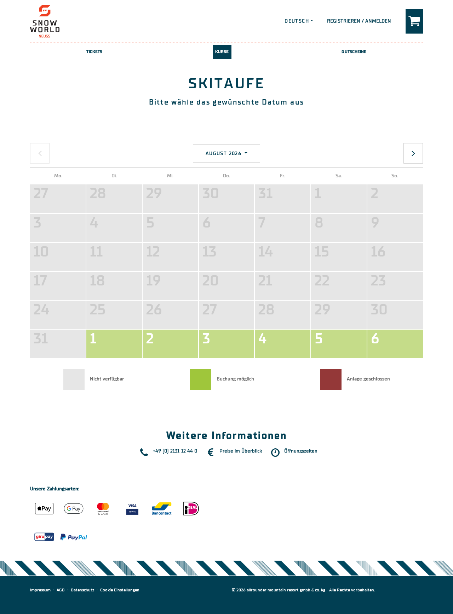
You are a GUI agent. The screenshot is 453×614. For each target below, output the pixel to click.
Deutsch (297, 21)
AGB (61, 590)
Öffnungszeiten (300, 451)
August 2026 (224, 153)
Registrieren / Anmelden (359, 21)
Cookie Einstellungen (119, 590)
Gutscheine (354, 51)
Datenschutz (82, 590)
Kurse (222, 51)
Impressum (40, 590)
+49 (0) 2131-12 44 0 (175, 451)
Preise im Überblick (240, 451)
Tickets (94, 51)
